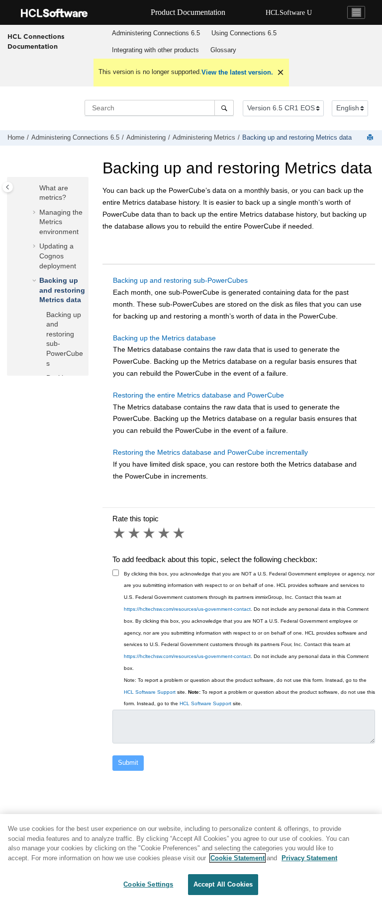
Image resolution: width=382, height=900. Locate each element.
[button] (35, 188)
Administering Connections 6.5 (156, 33)
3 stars (149, 533)
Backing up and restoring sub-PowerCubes (180, 280)
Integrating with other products (155, 50)
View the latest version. (237, 72)
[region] (191, 857)
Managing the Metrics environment (61, 222)
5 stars (179, 533)
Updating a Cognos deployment (57, 255)
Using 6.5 (244, 33)
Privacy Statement (309, 858)
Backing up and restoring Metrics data (297, 137)
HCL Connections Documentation (36, 41)
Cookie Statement (237, 858)
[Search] (224, 108)
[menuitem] (155, 33)
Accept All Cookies (223, 884)
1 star (119, 533)
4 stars (164, 533)
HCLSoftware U (289, 12)
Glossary (223, 50)
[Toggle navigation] (356, 12)
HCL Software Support (150, 692)
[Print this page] (371, 138)
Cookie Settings (148, 884)
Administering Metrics (204, 137)
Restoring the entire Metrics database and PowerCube (198, 395)
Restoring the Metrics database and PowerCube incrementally (210, 452)
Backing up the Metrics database (164, 338)
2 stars (134, 533)
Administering (146, 137)
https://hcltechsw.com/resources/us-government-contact (187, 609)
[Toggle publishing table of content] (7, 187)
